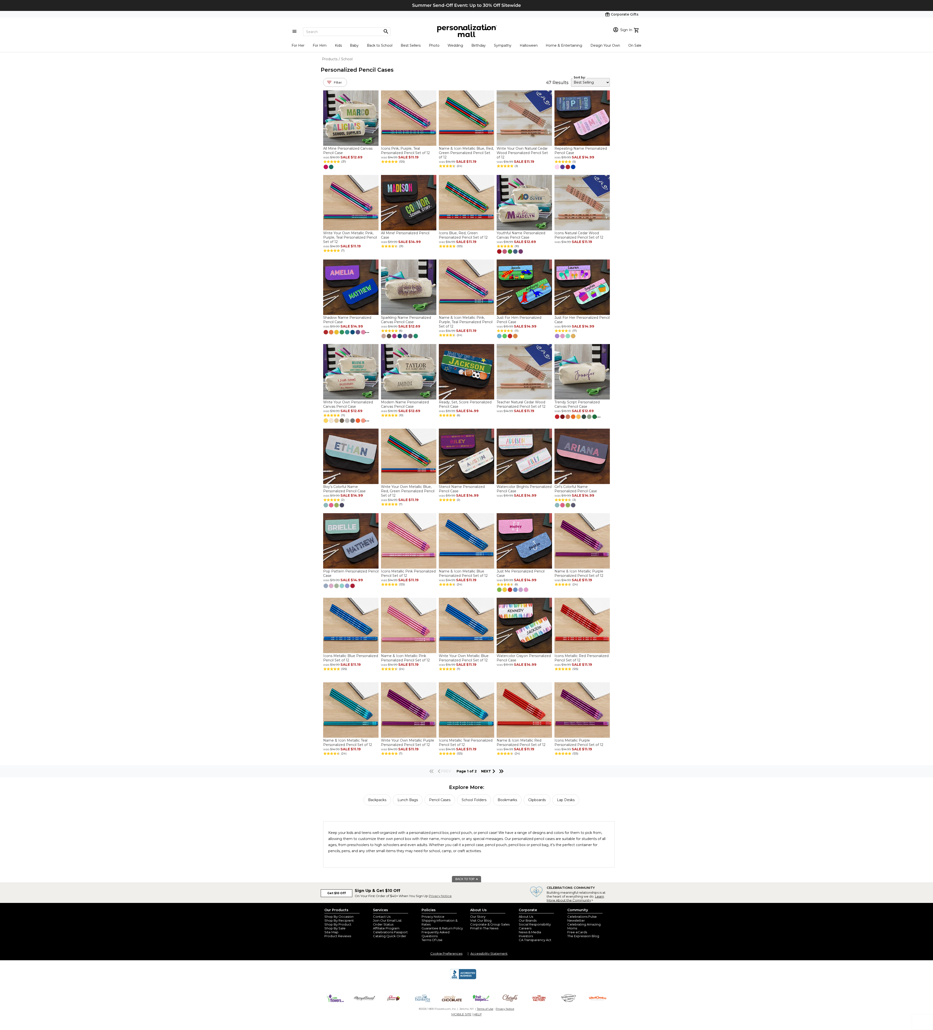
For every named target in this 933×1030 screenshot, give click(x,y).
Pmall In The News (484, 928)
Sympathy (502, 45)
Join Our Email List (387, 920)
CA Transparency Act (535, 940)
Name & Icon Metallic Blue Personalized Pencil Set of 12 (463, 573)
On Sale (634, 45)
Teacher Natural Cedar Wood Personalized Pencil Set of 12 (521, 404)
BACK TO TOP (465, 879)
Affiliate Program (386, 928)
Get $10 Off (336, 893)
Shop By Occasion (339, 916)
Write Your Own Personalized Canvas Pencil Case (348, 404)
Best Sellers (411, 45)
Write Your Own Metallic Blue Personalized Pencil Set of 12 (464, 658)
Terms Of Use (432, 940)
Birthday (478, 45)
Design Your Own (605, 45)
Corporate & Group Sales (490, 924)
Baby (354, 45)
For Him (320, 45)
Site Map (331, 932)
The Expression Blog (583, 936)
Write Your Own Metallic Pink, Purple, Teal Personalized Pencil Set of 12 (350, 237)
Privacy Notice (440, 896)
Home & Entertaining (564, 45)
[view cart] (637, 29)
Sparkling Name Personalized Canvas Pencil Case (406, 319)
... (367, 331)
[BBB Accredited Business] (463, 978)
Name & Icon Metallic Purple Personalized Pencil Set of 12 (578, 573)
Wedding (455, 45)
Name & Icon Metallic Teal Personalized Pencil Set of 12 (347, 742)
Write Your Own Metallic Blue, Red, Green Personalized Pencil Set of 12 (407, 491)
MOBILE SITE (461, 1014)
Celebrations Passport (390, 932)
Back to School (379, 45)
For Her (298, 45)
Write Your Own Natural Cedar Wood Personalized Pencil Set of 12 (522, 152)
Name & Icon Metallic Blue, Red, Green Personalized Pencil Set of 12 (466, 152)
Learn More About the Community (575, 898)
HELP (478, 1014)
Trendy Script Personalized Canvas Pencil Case (577, 404)
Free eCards (577, 932)
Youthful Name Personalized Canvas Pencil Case (521, 235)
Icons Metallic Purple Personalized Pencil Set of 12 (578, 742)
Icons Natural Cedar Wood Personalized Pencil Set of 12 (578, 235)
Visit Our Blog (481, 920)
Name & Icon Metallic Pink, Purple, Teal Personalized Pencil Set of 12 (465, 322)
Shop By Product (337, 924)
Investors (526, 936)
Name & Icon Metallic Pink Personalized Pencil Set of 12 (405, 658)
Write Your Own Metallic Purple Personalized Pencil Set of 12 (407, 742)
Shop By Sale (335, 928)
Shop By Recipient (339, 920)
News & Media (530, 932)
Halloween (529, 45)
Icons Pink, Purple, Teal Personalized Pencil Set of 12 (405, 150)
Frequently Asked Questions (435, 934)
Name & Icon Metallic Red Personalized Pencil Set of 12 (521, 742)
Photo (434, 45)
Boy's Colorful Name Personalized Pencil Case (344, 489)
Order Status (383, 924)
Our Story (477, 916)
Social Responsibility (535, 924)
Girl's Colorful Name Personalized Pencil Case (575, 489)
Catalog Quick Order (389, 936)
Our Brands (527, 920)
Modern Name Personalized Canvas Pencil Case (405, 404)
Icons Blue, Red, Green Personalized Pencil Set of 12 (463, 235)
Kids (338, 45)
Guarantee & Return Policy (442, 928)
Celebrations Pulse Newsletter (582, 918)
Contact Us (381, 916)
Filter (338, 82)
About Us (526, 916)
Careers (525, 928)
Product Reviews (337, 936)
